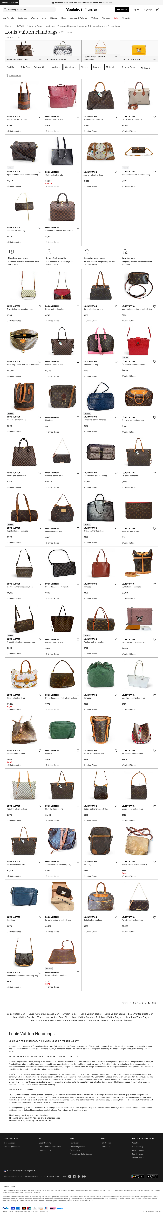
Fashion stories (138, 1157)
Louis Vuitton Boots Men (140, 1014)
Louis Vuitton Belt (16, 1014)
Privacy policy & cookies (56, 1176)
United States (25, 1211)
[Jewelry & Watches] (89, 18)
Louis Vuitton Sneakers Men (27, 1017)
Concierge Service (11, 1146)
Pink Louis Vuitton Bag (107, 1017)
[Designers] (29, 18)
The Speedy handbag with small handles (28, 1115)
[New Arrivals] (16, 18)
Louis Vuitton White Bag (135, 1017)
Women (34, 18)
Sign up (148, 9)
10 (149, 1002)
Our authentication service (50, 1146)
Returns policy (45, 1150)
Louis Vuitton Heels (96, 1020)
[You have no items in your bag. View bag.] (158, 9)
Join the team (137, 1154)
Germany (35, 1211)
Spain (42, 1211)
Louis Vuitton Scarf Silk (57, 1017)
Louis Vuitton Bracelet (42, 1020)
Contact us (105, 1146)
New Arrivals (8, 18)
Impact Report (138, 1150)
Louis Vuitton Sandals (121, 1020)
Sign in (136, 9)
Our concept (9, 1143)
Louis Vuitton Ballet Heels (70, 1020)
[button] (158, 9)
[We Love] (112, 18)
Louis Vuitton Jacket (91, 1014)
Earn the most (128, 257)
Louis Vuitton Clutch (82, 1017)
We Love (106, 18)
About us (135, 1143)
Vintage (94, 18)
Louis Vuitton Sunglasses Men (44, 1014)
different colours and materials (117, 1079)
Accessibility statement (13, 1176)
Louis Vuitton (20, 26)
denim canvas (58, 1102)
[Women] (40, 18)
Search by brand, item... (18, 9)
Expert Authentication (56, 257)
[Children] (59, 18)
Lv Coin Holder (69, 1014)
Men (44, 18)
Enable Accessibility (9, 2)
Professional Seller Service (81, 1154)
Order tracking (45, 1143)
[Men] (48, 18)
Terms (42, 1176)
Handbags (49, 26)
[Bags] (68, 18)
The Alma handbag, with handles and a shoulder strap (34, 1117)
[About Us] (132, 18)
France (5, 1211)
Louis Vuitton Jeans (115, 1014)
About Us (126, 18)
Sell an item (122, 9)
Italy (47, 1211)
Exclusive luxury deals (94, 257)
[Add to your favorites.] (39, 116)
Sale (116, 18)
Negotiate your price (18, 257)
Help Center (106, 1143)
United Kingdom (14, 1211)
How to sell (74, 1143)
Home (8, 26)
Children (53, 18)
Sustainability (137, 1146)
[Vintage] (100, 18)
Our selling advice (77, 1146)
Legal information (31, 1176)
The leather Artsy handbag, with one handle (30, 1120)
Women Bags (35, 26)
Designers (22, 18)
